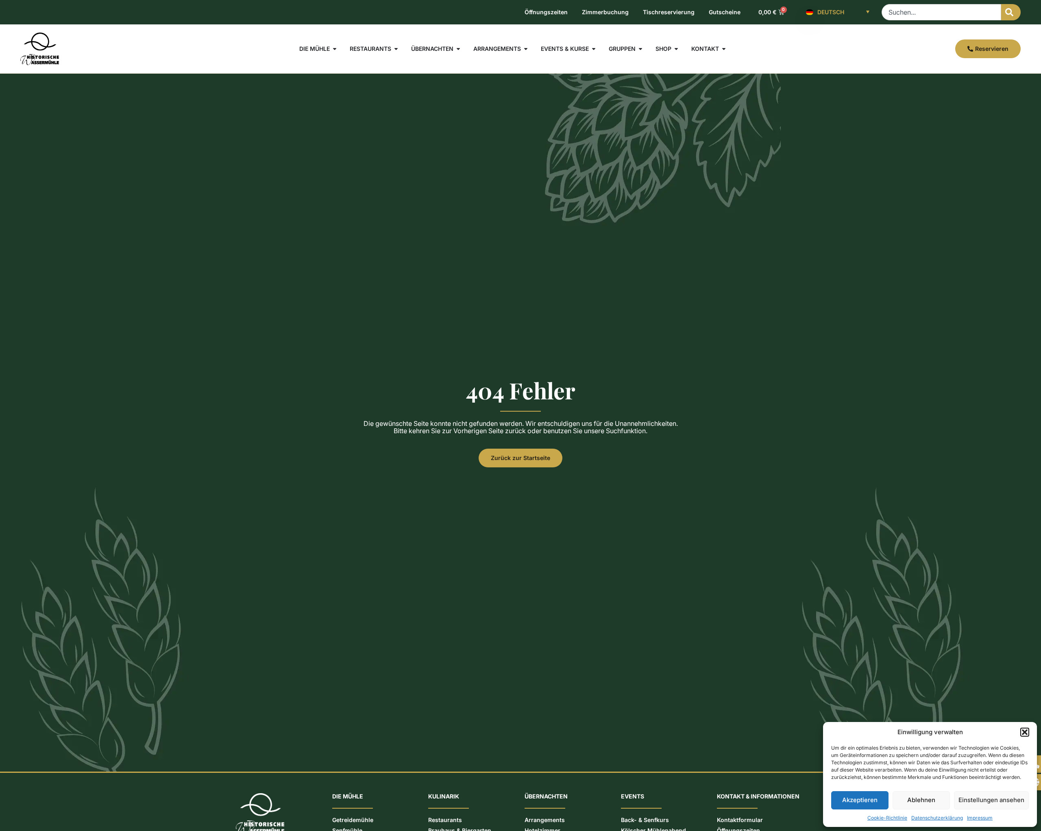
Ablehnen (921, 800)
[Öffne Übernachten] (458, 49)
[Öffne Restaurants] (396, 49)
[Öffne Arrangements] (526, 49)
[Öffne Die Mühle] (335, 49)
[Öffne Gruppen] (640, 49)
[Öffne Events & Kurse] (594, 49)
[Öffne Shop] (676, 49)
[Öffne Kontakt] (724, 49)
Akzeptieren (860, 800)
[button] (1025, 732)
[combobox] (941, 12)
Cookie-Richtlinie (887, 818)
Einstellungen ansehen (991, 800)
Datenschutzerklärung (937, 818)
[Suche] (1011, 12)
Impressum (980, 818)
